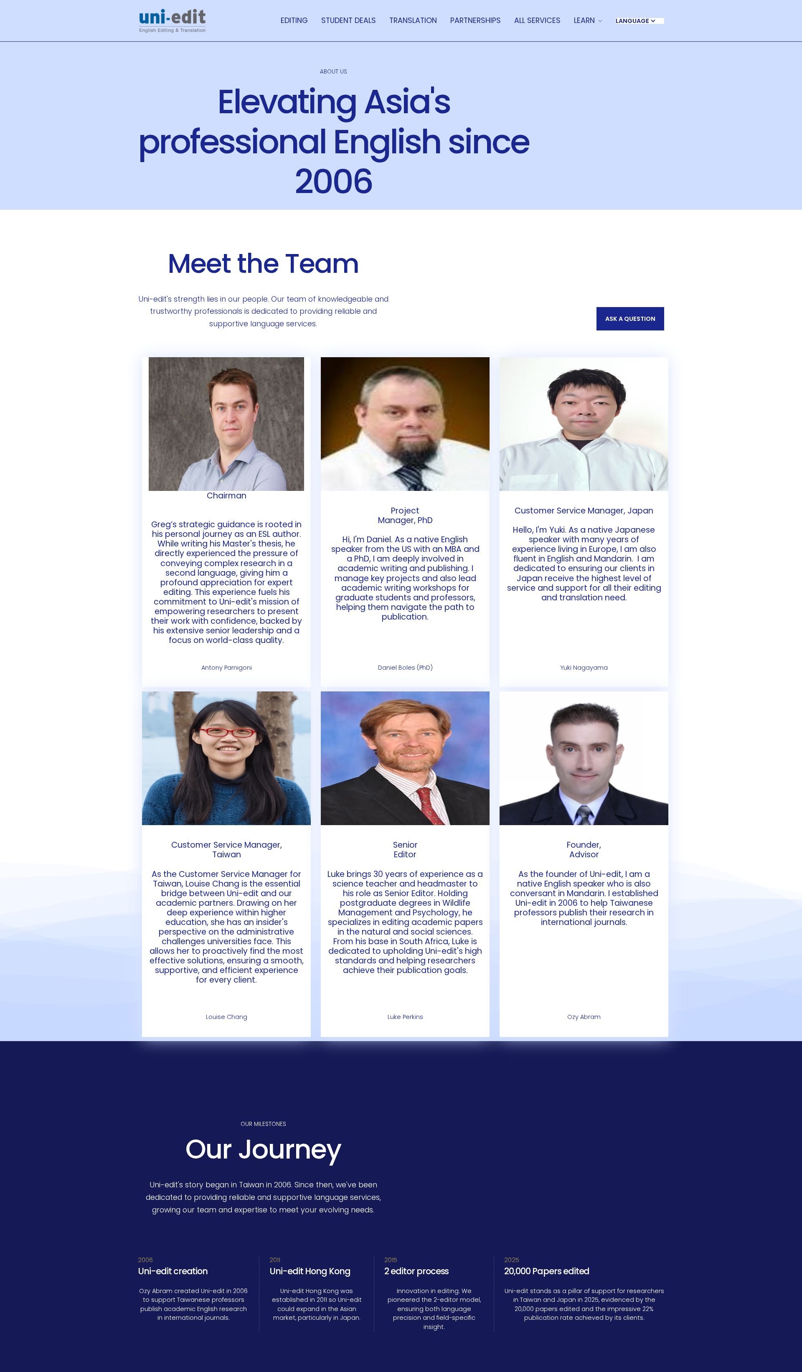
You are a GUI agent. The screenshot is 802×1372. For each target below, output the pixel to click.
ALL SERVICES (537, 21)
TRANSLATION (413, 21)
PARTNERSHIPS (475, 21)
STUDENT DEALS (348, 21)
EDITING (294, 21)
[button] (588, 21)
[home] (172, 20)
